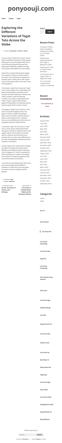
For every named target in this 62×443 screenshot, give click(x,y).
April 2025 (43, 164)
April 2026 (43, 132)
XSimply (38, 439)
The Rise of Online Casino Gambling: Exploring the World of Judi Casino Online (46, 51)
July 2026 (43, 123)
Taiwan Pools (44, 343)
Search (42, 28)
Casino (11, 18)
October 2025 (44, 148)
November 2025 (45, 145)
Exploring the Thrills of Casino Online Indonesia (46, 69)
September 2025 (45, 151)
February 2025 (45, 170)
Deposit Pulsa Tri (46, 324)
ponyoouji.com (31, 8)
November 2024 (45, 178)
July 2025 (43, 156)
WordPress (26, 439)
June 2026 (43, 126)
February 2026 (45, 137)
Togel (18, 18)
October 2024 (45, 181)
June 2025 (43, 159)
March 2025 (44, 167)
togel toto (12, 181)
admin (26, 51)
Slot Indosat (44, 222)
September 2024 (46, 184)
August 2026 (44, 121)
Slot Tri (42, 211)
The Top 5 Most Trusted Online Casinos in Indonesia (47, 83)
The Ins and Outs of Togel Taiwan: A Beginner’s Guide (46, 76)
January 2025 (44, 173)
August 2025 (44, 153)
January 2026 (44, 140)
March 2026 (44, 134)
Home (4, 18)
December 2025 (45, 143)
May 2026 (43, 129)
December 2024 (45, 175)
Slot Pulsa (43, 290)
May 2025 (43, 162)
